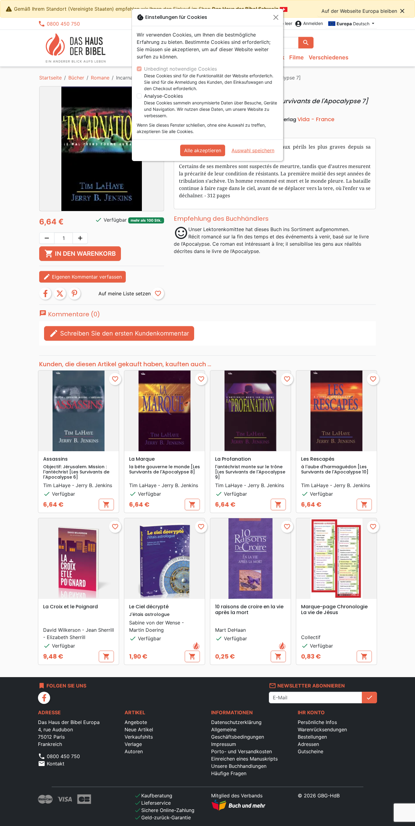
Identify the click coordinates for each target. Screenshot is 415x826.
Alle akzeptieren (202, 150)
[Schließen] (276, 17)
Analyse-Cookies (163, 96)
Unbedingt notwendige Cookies (180, 69)
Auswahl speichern (253, 150)
